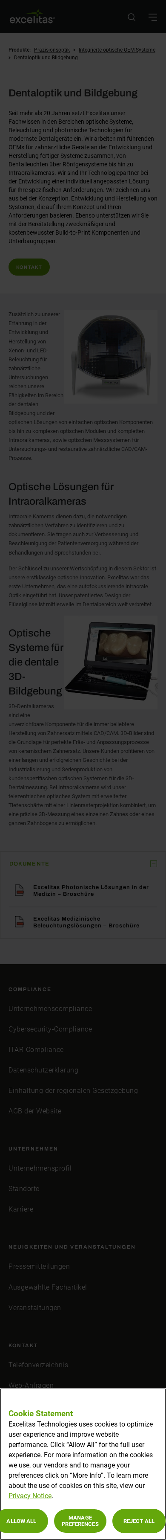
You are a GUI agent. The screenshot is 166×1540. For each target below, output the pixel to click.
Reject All (139, 1521)
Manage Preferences (80, 1521)
